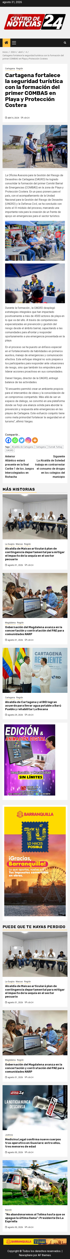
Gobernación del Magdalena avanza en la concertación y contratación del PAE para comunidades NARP (34, 631)
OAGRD (10, 450)
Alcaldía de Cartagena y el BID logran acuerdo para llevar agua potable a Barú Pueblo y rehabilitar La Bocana (33, 705)
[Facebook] (8, 440)
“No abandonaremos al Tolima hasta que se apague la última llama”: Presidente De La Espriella (35, 1218)
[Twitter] (22, 440)
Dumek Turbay (55, 447)
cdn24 (26, 118)
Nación (8, 1210)
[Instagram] (28, 440)
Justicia (9, 1135)
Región (19, 68)
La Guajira (9, 544)
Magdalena (10, 623)
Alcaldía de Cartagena (22, 447)
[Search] (65, 43)
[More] (35, 440)
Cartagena (10, 68)
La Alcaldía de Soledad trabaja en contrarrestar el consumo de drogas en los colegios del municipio (50, 466)
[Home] (6, 43)
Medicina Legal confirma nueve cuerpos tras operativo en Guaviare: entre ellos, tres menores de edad (33, 1143)
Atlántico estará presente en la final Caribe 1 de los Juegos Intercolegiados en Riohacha (19, 466)
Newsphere (26, 1255)
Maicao (19, 544)
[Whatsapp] (15, 440)
